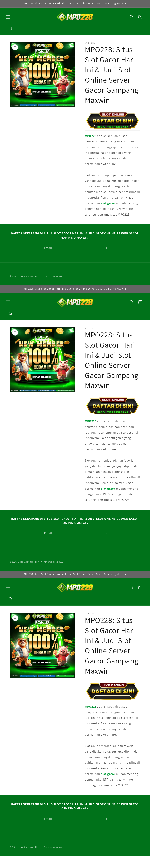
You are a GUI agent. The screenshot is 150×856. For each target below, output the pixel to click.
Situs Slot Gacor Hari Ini (30, 276)
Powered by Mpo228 (53, 276)
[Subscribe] (105, 248)
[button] (8, 17)
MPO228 (90, 136)
